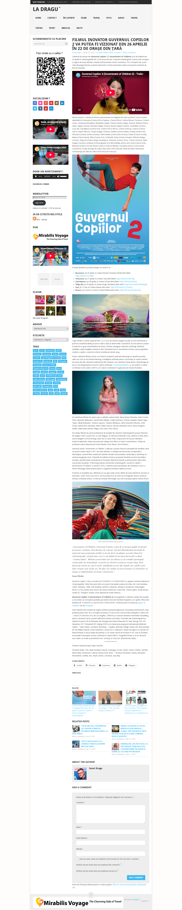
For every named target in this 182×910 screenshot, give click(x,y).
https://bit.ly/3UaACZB (125, 279)
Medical (66, 28)
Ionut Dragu (76, 52)
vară (51, 394)
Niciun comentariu (129, 52)
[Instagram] (57, 103)
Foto (109, 18)
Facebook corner (41, 184)
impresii (44, 372)
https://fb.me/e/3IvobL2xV (130, 290)
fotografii (37, 365)
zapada (64, 394)
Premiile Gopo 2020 (54, 376)
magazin (52, 372)
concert (63, 354)
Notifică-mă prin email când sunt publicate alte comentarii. (98, 865)
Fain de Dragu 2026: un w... (57, 2)
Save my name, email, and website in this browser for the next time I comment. (109, 859)
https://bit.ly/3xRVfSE (127, 282)
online (36, 376)
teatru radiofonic (40, 390)
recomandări (38, 383)
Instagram (89, 606)
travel (63, 390)
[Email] (51, 108)
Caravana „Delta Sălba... (82, 2)
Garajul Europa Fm (41, 368)
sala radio (37, 386)
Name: (79, 827)
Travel (96, 18)
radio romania (39, 379)
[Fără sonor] (58, 176)
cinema (55, 354)
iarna (59, 368)
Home (38, 18)
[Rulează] (36, 176)
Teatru (39, 28)
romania (57, 383)
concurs (36, 358)
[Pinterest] (51, 103)
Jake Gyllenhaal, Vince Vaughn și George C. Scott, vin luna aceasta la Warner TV (109, 708)
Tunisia (36, 394)
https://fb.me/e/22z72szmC (121, 287)
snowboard (47, 386)
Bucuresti (37, 354)
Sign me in (39, 203)
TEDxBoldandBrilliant (121, 365)
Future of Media (49, 365)
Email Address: (82, 838)
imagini (36, 372)
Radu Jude (50, 379)
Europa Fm (38, 361)
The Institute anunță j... (128, 2)
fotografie (62, 361)
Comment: (80, 802)
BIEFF (58, 350)
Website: (79, 849)
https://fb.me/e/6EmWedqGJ (135, 284)
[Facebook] (35, 103)
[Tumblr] (40, 108)
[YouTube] (46, 108)
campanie (46, 354)
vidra (57, 394)
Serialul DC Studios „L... (105, 2)
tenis (50, 390)
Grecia (52, 368)
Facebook (47, 361)
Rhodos (48, 383)
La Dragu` (47, 9)
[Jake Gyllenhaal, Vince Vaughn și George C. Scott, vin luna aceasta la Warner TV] (110, 697)
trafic (56, 390)
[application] (50, 176)
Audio (121, 18)
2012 (42, 350)
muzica (60, 372)
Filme (84, 18)
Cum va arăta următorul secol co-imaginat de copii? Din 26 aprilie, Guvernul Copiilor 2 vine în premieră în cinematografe (83, 710)
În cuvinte (69, 18)
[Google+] (46, 103)
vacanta (44, 394)
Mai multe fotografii (40, 318)
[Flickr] (40, 103)
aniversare (50, 350)
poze (42, 376)
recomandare (61, 379)
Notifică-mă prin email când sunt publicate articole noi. (96, 871)
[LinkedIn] (62, 103)
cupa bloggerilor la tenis (51, 358)
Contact (52, 18)
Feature (105, 52)
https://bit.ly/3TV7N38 (84, 276)
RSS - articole (41, 220)
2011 (36, 350)
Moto (80, 28)
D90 (63, 358)
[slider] (63, 176)
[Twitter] (35, 108)
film (55, 361)
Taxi (55, 386)
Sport (52, 28)
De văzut (99, 52)
